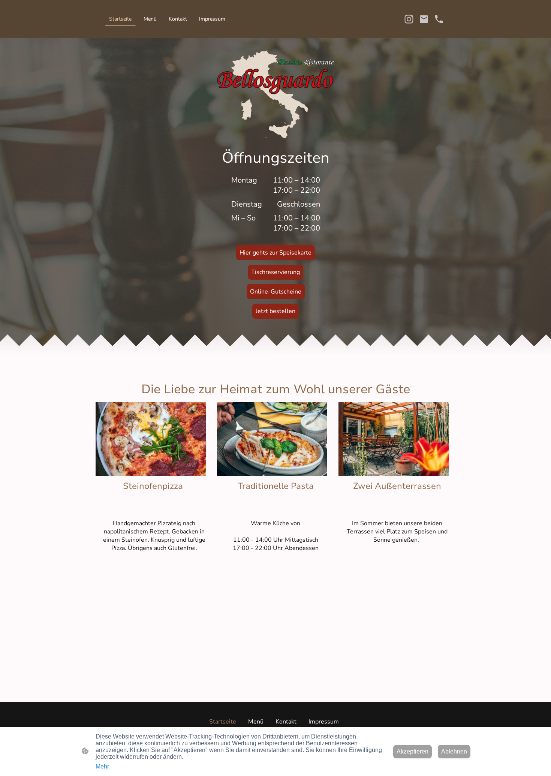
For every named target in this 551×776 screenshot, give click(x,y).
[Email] (423, 19)
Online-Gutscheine (275, 292)
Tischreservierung (275, 272)
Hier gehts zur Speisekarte (275, 253)
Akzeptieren (412, 751)
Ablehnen (454, 751)
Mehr (102, 766)
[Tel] (438, 19)
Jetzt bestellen (275, 311)
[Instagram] (408, 19)
